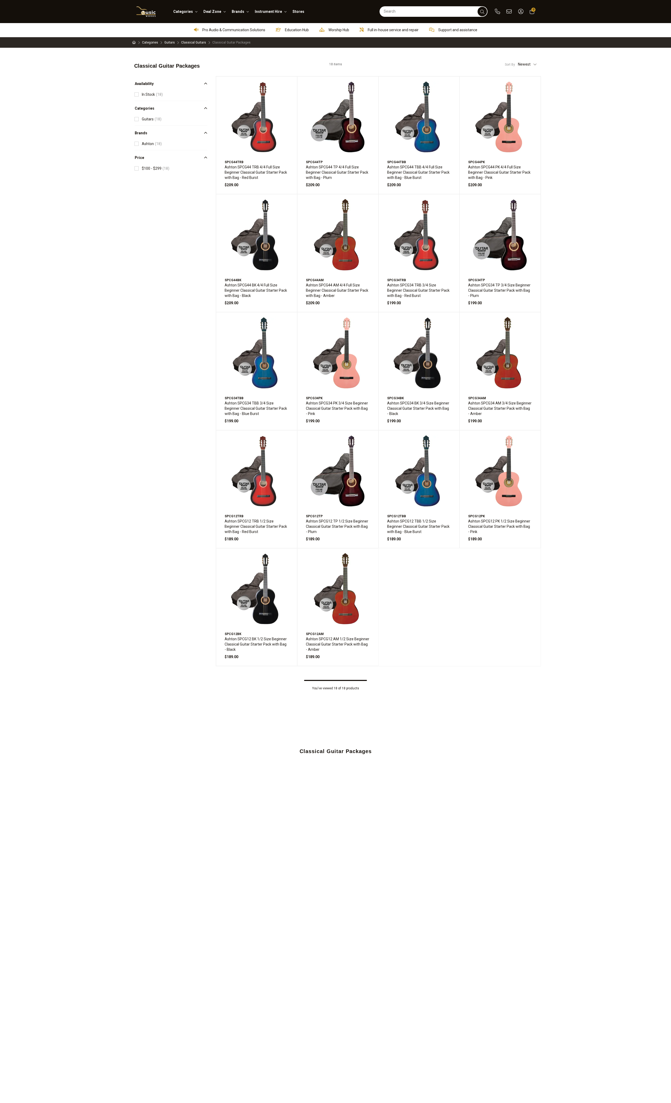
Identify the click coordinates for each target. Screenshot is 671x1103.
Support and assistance (457, 30)
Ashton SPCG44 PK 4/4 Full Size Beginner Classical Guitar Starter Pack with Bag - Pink (499, 172)
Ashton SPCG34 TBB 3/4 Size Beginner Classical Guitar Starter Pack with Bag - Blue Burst (256, 408)
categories (183, 11)
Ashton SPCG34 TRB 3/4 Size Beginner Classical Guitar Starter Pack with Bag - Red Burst (418, 290)
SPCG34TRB (396, 280)
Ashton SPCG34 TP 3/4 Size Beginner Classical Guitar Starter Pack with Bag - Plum (499, 290)
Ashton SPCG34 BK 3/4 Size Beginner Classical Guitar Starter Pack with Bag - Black (418, 408)
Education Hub (296, 30)
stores (298, 11)
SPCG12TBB (396, 516)
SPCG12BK (233, 634)
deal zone (212, 11)
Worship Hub (338, 30)
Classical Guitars (193, 42)
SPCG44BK (233, 280)
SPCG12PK (476, 516)
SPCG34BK (395, 398)
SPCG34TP (476, 280)
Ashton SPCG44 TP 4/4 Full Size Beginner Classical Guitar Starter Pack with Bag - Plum (337, 172)
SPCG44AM (315, 280)
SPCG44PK (476, 162)
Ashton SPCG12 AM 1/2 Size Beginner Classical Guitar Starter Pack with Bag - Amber (337, 644)
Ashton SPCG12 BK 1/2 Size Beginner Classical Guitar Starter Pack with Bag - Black (256, 644)
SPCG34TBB (234, 398)
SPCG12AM (315, 634)
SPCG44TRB (234, 162)
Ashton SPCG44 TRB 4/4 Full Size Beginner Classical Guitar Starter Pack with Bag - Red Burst (256, 172)
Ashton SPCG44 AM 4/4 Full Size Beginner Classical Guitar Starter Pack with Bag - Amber (337, 290)
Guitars (169, 42)
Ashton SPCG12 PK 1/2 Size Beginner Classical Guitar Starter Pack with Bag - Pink (499, 526)
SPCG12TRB (234, 516)
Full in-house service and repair (393, 30)
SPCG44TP (314, 162)
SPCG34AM (477, 398)
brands (238, 11)
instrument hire (268, 11)
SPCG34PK (314, 398)
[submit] (482, 11)
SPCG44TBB (396, 162)
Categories (150, 42)
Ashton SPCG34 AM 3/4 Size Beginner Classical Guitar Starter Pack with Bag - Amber (500, 408)
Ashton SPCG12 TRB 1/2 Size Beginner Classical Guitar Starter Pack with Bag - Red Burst (256, 526)
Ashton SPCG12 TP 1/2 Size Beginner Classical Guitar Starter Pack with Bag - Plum (337, 526)
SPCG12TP (314, 516)
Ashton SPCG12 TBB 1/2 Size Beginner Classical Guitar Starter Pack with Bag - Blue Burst (418, 526)
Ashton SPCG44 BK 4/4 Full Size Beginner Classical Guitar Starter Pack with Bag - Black (256, 290)
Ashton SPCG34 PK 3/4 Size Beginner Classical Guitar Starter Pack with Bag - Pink (337, 408)
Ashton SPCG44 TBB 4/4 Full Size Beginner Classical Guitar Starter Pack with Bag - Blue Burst (418, 172)
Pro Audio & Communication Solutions (233, 30)
